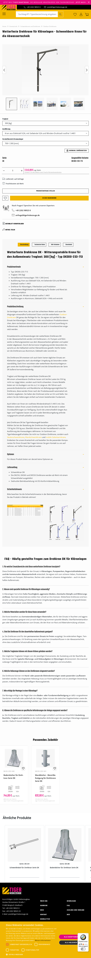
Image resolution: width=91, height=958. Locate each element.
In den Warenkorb (49, 198)
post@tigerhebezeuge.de (57, 7)
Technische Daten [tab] (39, 244)
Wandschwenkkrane (33, 437)
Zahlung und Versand (75, 910)
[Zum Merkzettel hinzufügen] (5, 198)
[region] (45, 78)
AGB (68, 914)
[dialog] (45, 939)
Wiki (42, 910)
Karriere (44, 905)
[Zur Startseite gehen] (9, 7)
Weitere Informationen (43, 940)
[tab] (24, 245)
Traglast (5, 119)
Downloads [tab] (69, 244)
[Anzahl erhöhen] (22, 171)
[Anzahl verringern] (4, 171)
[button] (31, 954)
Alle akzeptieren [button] (71, 937)
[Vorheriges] (4, 70)
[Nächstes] (87, 70)
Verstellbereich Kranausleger (12, 139)
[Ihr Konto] (81, 14)
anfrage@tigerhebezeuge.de (28, 215)
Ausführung (6, 129)
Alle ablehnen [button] (71, 943)
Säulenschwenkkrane (15, 437)
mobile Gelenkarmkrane (56, 437)
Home (4, 26)
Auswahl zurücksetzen (78, 150)
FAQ (68, 905)
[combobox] (37, 14)
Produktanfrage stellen (45, 191)
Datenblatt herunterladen (14, 224)
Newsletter (45, 919)
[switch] (83, 949)
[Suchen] (60, 14)
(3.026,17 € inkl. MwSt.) (43, 172)
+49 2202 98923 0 (34, 7)
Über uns (44, 901)
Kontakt (43, 914)
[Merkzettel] (75, 14)
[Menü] (4, 13)
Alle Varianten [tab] (55, 244)
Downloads (71, 901)
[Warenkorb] (86, 14)
